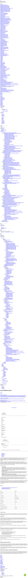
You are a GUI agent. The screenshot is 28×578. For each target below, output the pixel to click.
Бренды (1, 557)
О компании (1, 559)
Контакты (1, 561)
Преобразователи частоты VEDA (10, 262)
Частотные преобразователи (8, 241)
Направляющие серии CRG (4, 401)
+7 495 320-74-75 (2, 105)
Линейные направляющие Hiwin (10, 292)
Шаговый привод (8, 275)
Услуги (1, 556)
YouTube (3, 115)
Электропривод (7, 267)
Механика (6, 319)
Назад (4, 238)
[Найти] (0, 3)
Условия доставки (2, 566)
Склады (1, 565)
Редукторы (6, 286)
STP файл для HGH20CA (5, 488)
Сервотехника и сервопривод (9, 269)
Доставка (3, 456)
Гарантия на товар (2, 567)
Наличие (3, 454)
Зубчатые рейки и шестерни (9, 307)
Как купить (4, 367)
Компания (4, 371)
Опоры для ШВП (8, 304)
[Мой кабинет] (0, 226)
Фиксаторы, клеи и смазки (8, 345)
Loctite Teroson (8, 347)
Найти (1, 577)
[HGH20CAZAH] (15, 407)
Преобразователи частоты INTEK (10, 243)
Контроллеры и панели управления (9, 340)
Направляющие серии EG (10, 400)
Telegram (3, 387)
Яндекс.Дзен (3, 116)
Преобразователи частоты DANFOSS (10, 258)
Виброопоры (7, 326)
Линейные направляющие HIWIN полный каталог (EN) (9, 487)
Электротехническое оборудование (17, 396)
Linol (6, 356)
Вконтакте (3, 114)
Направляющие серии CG (3, 400)
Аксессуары (9, 401)
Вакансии (1, 563)
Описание (3, 453)
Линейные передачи (7, 301)
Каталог (4, 239)
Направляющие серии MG (16, 400)
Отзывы (1, 560)
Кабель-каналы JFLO (7, 280)
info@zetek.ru (2, 112)
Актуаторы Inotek (11, 396)
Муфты (7, 321)
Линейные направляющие (8, 290)
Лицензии (1, 562)
